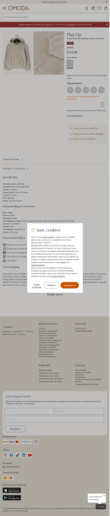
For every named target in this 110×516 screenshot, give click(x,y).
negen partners (47, 237)
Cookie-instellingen (36, 285)
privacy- (62, 262)
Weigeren (50, 285)
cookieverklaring (37, 265)
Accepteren (69, 285)
